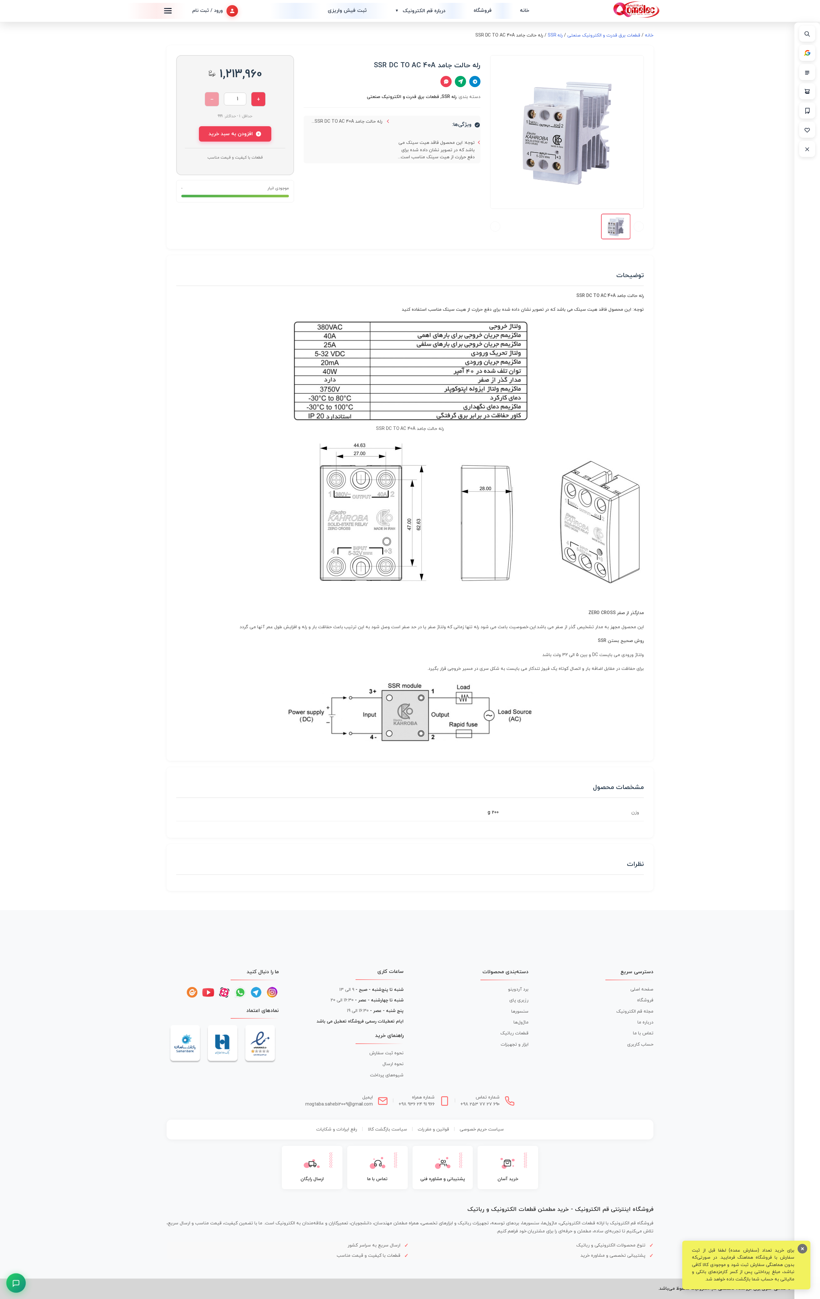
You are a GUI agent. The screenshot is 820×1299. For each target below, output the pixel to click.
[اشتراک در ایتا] (460, 81)
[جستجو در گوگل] (807, 53)
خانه (524, 10)
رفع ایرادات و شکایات (336, 1129)
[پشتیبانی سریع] (16, 1283)
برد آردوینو (518, 989)
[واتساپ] (240, 992)
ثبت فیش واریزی (347, 10)
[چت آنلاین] (446, 81)
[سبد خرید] (807, 91)
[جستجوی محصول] (807, 34)
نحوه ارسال (393, 1064)
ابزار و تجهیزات (515, 1044)
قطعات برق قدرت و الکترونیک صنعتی (603, 35)
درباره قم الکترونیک (420, 10)
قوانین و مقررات (433, 1129)
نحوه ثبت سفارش (386, 1053)
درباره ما (645, 1022)
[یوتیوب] (208, 992)
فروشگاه (483, 10)
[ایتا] (192, 992)
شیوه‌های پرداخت (387, 1075)
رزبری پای (519, 1000)
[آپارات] (224, 992)
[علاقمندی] (807, 130)
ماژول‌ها (521, 1022)
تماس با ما (643, 1033)
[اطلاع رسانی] (807, 111)
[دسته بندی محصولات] (807, 72)
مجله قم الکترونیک (634, 1011)
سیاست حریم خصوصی (482, 1129)
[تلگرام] (256, 992)
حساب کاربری (640, 1044)
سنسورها (520, 1011)
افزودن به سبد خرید (231, 133)
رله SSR (555, 35)
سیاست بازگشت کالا (387, 1129)
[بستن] (807, 149)
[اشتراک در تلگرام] (474, 81)
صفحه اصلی (641, 989)
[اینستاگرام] (272, 992)
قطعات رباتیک (514, 1033)
